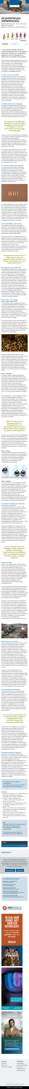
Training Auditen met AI (8, 882)
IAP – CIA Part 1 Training (8, 885)
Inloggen (20, 870)
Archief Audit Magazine (22, 1065)
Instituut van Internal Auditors (14, 6)
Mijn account (4, 1065)
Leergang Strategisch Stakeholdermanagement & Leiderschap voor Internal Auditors (13, 893)
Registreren (10, 870)
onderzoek (23, 40)
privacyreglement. (18, 866)
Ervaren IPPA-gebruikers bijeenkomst (11, 889)
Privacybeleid (20, 1067)
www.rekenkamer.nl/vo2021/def (11, 785)
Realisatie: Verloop (17, 1087)
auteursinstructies (22, 845)
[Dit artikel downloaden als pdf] (26, 842)
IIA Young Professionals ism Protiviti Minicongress (13, 896)
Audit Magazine (14, 2)
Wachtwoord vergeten (6, 1067)
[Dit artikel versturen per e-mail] (23, 842)
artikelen (5, 44)
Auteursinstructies (21, 1070)
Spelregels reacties (21, 1068)
